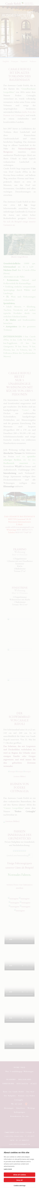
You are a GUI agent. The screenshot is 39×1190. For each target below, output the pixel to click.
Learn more (8, 1169)
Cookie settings (19, 1185)
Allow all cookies (19, 1175)
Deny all (19, 1180)
